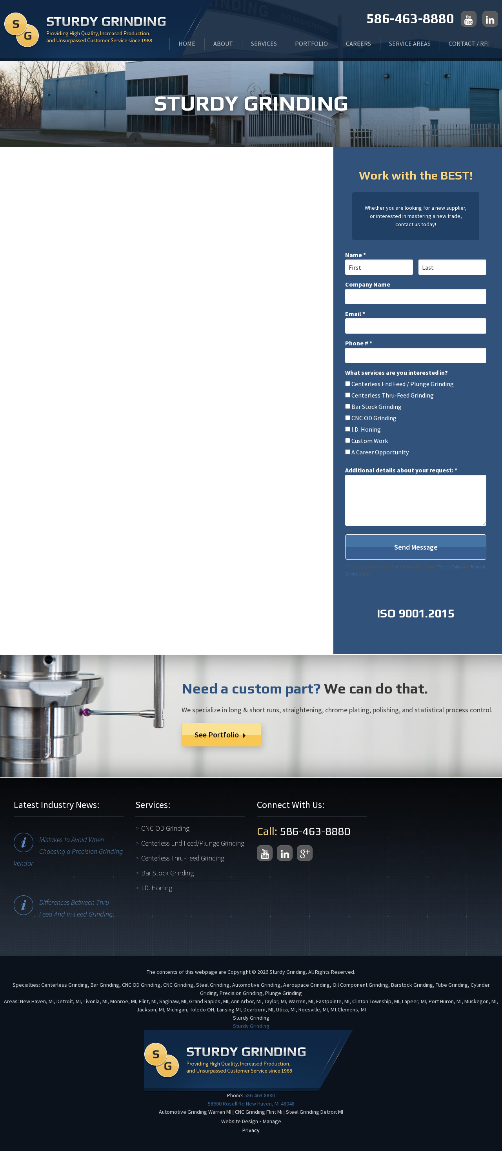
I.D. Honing (156, 887)
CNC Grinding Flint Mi (258, 1111)
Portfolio (311, 43)
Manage (272, 1121)
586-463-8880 (410, 18)
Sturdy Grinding (251, 1025)
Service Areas (410, 43)
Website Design (239, 1121)
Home (186, 43)
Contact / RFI (469, 43)
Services (264, 43)
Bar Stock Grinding (167, 872)
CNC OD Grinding (165, 828)
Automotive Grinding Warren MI (195, 1111)
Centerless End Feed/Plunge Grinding (192, 843)
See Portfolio (217, 734)
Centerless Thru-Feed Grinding (182, 857)
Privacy (251, 1130)
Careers (358, 43)
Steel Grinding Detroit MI (314, 1111)
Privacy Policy (449, 567)
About (223, 43)
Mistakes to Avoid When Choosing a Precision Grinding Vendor (68, 851)
